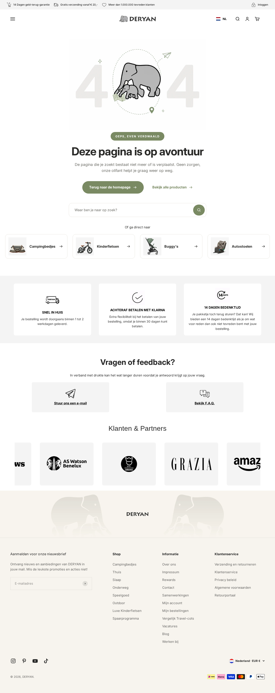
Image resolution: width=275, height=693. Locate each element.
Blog (165, 634)
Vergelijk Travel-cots (178, 618)
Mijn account (172, 603)
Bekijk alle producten (169, 187)
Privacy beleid (225, 580)
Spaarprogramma (126, 618)
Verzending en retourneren (235, 564)
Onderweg (120, 587)
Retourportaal (225, 595)
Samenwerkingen (175, 595)
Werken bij (170, 642)
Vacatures (169, 626)
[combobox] (221, 19)
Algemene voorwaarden (233, 587)
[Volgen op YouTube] (35, 661)
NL (225, 19)
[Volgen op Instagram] (13, 661)
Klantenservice (226, 572)
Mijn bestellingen (175, 611)
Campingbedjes (124, 564)
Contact (168, 587)
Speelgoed (121, 595)
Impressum (170, 572)
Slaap (117, 580)
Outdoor (119, 603)
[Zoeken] (199, 210)
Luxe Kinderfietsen (127, 611)
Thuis (117, 572)
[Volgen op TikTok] (46, 661)
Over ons (169, 564)
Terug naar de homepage (109, 187)
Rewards (169, 580)
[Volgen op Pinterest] (24, 661)
